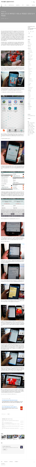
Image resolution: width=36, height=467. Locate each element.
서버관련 (29, 96)
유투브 (29, 33)
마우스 (29, 77)
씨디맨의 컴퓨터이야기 (7, 1)
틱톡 (1, 461)
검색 (32, 2)
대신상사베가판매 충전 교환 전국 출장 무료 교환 (9, 406)
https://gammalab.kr (5, 398)
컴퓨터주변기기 (30, 68)
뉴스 (28, 86)
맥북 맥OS (29, 48)
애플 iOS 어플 (30, 56)
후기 (28, 133)
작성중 (29, 41)
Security (29, 101)
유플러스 (33, 132)
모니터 (29, 62)
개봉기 (28, 122)
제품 (31, 126)
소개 (5, 5)
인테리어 (30, 132)
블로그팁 (17, 5)
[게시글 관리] (5, 414)
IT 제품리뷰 (29, 125)
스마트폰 (33, 131)
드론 (28, 82)
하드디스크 (29, 65)
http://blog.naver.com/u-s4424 (7, 405)
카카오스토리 (6, 461)
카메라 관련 (29, 73)
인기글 (31, 36)
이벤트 (34, 126)
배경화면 (29, 105)
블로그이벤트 (30, 44)
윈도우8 (29, 93)
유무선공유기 (30, 79)
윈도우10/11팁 (11, 5)
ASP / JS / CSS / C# (31, 98)
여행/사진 (29, 109)
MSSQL (29, 97)
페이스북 (28, 31)
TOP (34, 462)
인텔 (30, 131)
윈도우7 (29, 92)
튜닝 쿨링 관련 (30, 71)
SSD (28, 67)
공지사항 (29, 42)
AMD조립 (33, 5)
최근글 (29, 36)
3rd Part (29, 99)
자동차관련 (29, 83)
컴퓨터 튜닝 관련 (30, 87)
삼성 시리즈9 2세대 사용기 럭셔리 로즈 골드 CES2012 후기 (10, 428)
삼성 (30, 133)
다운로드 (29, 103)
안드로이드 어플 (30, 55)
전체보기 (29, 39)
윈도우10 (29, 95)
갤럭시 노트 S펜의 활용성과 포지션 (7, 422)
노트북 (29, 72)
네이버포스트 (11, 461)
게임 (28, 126)
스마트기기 (29, 60)
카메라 (33, 128)
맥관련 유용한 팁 (30, 52)
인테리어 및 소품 (30, 80)
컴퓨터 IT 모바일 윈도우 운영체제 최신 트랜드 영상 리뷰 (10, 447)
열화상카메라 (30, 78)
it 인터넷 (31, 124)
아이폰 (31, 122)
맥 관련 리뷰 (29, 49)
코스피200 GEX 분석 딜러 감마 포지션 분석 (9, 400)
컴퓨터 (29, 61)
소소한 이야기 (30, 106)
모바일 (29, 53)
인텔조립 (27, 5)
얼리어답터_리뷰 (4, 418)
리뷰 (22, 5)
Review (29, 124)
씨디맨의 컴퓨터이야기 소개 (31, 115)
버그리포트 (29, 91)
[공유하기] (4, 414)
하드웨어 (29, 84)
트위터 (33, 31)
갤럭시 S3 (29, 57)
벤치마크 (33, 122)
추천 (28, 132)
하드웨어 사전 (30, 88)
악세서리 (29, 74)
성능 (30, 126)
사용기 (32, 133)
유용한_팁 (29, 45)
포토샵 (29, 102)
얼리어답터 (29, 130)
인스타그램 (31, 31)
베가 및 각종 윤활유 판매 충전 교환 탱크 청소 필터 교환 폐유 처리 (10, 409)
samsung (29, 128)
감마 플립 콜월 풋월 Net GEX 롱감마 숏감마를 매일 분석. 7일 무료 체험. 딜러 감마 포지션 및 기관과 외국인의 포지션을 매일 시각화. (12, 402)
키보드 (29, 76)
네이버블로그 (16, 461)
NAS (28, 66)
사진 (28, 127)
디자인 (32, 127)
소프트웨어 (29, 90)
